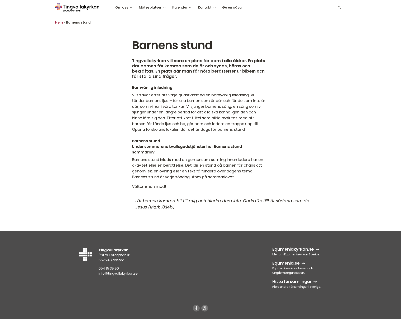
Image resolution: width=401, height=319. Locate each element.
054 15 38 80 (109, 268)
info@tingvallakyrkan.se (118, 273)
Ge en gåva (231, 7)
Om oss (121, 7)
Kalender (179, 7)
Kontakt (204, 7)
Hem (59, 22)
